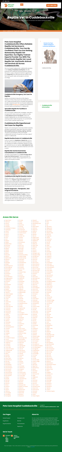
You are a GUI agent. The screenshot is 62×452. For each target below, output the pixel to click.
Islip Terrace (22, 328)
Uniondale (48, 311)
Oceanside (35, 300)
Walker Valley (49, 328)
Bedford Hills (8, 258)
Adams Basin (8, 220)
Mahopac (21, 383)
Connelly (7, 331)
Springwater (49, 283)
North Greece (36, 290)
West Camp (49, 345)
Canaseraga (8, 295)
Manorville (21, 392)
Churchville (7, 317)
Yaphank (48, 388)
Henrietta (21, 283)
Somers (48, 259)
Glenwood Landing (23, 254)
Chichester (7, 316)
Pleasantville (35, 338)
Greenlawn (21, 264)
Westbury (48, 361)
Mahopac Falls (22, 385)
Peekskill (35, 322)
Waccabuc (48, 323)
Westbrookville (49, 359)
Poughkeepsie (36, 350)
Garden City (21, 236)
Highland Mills (22, 292)
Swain (47, 294)
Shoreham (48, 251)
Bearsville (7, 254)
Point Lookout (36, 339)
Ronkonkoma (36, 389)
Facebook (33, 446)
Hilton (20, 294)
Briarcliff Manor (8, 276)
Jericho (20, 334)
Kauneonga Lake (23, 338)
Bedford (7, 256)
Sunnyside (48, 292)
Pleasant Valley (36, 336)
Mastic (34, 225)
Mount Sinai (35, 267)
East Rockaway (8, 374)
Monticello (35, 258)
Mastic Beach (36, 226)
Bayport (7, 248)
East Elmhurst (8, 359)
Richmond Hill (36, 374)
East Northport (8, 367)
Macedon (21, 381)
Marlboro (21, 394)
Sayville (48, 237)
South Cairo (49, 264)
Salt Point (48, 234)
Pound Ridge (35, 353)
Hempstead (21, 281)
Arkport (7, 231)
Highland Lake (22, 290)
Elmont (6, 385)
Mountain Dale (36, 270)
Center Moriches (9, 306)
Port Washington (37, 347)
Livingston (21, 369)
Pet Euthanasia (20, 423)
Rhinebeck (35, 370)
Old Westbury (36, 303)
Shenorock (48, 247)
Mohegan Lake (36, 253)
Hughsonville (22, 308)
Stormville (48, 289)
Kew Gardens (22, 339)
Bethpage (7, 262)
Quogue (34, 363)
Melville (34, 232)
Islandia (21, 325)
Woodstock (49, 383)
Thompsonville (49, 301)
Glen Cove (21, 245)
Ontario (34, 305)
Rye (47, 225)
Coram (6, 334)
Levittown (21, 363)
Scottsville (48, 240)
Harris (20, 273)
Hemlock (21, 279)
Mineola (34, 250)
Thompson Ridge (50, 300)
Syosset (48, 295)
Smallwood (48, 256)
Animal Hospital (6, 418)
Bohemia (7, 272)
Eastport (7, 377)
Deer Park (7, 356)
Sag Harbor (49, 226)
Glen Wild (21, 250)
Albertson (7, 221)
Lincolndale (21, 366)
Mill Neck (35, 242)
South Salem (49, 270)
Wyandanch (49, 386)
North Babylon (36, 287)
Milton (34, 248)
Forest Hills (21, 228)
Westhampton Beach (51, 364)
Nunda (34, 295)
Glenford (21, 251)
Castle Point (8, 301)
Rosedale (35, 392)
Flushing (21, 226)
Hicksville (21, 286)
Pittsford (35, 331)
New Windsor (36, 283)
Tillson (48, 305)
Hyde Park (21, 319)
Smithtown (48, 258)
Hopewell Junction (23, 303)
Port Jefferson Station (38, 345)
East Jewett (7, 363)
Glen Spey (21, 248)
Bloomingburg (8, 267)
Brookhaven (8, 284)
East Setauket (8, 375)
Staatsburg (49, 284)
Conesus (7, 330)
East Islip (7, 361)
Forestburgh (22, 229)
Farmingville (8, 396)
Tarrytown (48, 298)
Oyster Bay (35, 311)
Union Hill (48, 309)
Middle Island (36, 237)
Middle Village (36, 239)
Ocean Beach (36, 298)
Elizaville (7, 378)
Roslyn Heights (36, 396)
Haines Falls (21, 269)
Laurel (20, 356)
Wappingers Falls (50, 334)
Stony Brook (49, 287)
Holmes (20, 297)
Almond (7, 223)
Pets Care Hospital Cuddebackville (20, 406)
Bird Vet (19, 420)
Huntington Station (23, 314)
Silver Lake (48, 254)
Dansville (7, 355)
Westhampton (49, 363)
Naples (34, 275)
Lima (20, 364)
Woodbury (48, 375)
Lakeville (21, 353)
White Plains (49, 367)
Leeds (20, 359)
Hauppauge (21, 276)
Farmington (8, 394)
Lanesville (21, 355)
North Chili (35, 289)
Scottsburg (48, 239)
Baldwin (7, 242)
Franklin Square (22, 232)
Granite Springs (22, 258)
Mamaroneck (22, 389)
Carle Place (7, 297)
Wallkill (48, 330)
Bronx (6, 283)
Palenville (35, 314)
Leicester (21, 361)
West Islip (48, 353)
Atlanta (7, 236)
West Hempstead (50, 348)
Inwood (20, 320)
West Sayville (49, 358)
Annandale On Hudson (10, 228)
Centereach (7, 308)
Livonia (20, 370)
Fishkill (20, 223)
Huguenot (21, 309)
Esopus (7, 388)
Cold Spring (8, 325)
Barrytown (7, 245)
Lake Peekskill (22, 352)
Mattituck (35, 228)
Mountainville (36, 272)
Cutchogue (7, 352)
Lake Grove (21, 347)
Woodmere (48, 378)
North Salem (35, 292)
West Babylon (49, 342)
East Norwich (8, 369)
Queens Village (36, 361)
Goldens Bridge (22, 256)
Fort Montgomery (23, 231)
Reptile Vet (20, 426)
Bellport (7, 261)
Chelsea (7, 314)
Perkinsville (35, 325)
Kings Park (21, 342)
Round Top (49, 220)
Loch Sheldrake (22, 374)
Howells (21, 306)
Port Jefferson (36, 344)
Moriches (35, 261)
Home (4, 31)
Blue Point (7, 270)
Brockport (7, 281)
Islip (20, 327)
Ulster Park (49, 308)
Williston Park (49, 369)
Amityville (7, 226)
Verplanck (48, 320)
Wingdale (48, 372)
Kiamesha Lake (22, 341)
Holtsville (21, 298)
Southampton (49, 272)
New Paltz (35, 279)
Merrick (34, 236)
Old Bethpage (36, 301)
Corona (7, 339)
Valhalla (48, 316)
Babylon (7, 240)
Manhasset (21, 391)
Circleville (7, 319)
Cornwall (7, 336)
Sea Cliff (48, 242)
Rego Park (35, 366)
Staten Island (49, 286)
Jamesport (21, 331)
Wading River (49, 325)
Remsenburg (36, 367)
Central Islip (8, 311)
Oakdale (34, 297)
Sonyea (48, 261)
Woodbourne (49, 374)
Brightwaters (8, 279)
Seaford (48, 243)
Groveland (21, 267)
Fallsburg (7, 391)
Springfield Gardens (50, 281)
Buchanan (7, 287)
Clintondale (7, 322)
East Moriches (8, 366)
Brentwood (7, 273)
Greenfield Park (22, 262)
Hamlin (20, 270)
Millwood (35, 247)
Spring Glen (49, 279)
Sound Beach (49, 262)
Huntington (21, 312)
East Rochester (8, 372)
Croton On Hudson (9, 348)
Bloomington (8, 269)
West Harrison (49, 347)
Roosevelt (35, 391)
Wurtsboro (48, 385)
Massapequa (36, 221)
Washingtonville (50, 336)
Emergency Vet (16, 104)
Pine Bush (35, 330)
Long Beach (21, 377)
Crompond (7, 344)
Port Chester (36, 341)
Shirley (48, 248)
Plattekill (35, 334)
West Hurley (49, 352)
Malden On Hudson (23, 386)
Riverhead (35, 380)
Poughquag (35, 352)
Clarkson (7, 320)
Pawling (34, 319)
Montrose (35, 259)
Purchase (35, 355)
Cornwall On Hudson (10, 338)
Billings (7, 264)
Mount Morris (36, 265)
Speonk (48, 278)
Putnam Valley (36, 359)
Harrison (21, 275)
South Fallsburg (50, 265)
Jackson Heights (22, 330)
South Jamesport (50, 267)
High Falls (21, 287)
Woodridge (48, 380)
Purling (34, 358)
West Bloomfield (50, 344)
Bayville (7, 251)
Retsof (34, 369)
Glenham (21, 253)
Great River (21, 261)
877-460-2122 (5, 1)
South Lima (49, 269)
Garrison (21, 239)
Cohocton (7, 323)
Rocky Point (35, 388)
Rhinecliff (35, 372)
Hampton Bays (22, 272)
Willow (47, 370)
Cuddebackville (10, 31)
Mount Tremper (36, 269)
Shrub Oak (48, 253)
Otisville (34, 309)
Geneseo (21, 240)
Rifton (34, 378)
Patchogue (35, 316)
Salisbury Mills (49, 232)
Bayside (7, 250)
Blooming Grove (9, 265)
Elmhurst (7, 383)
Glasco (20, 243)
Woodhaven (49, 377)
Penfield (34, 323)
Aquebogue (8, 229)
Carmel (6, 298)
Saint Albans (49, 229)
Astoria (7, 234)
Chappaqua (7, 312)
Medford (35, 231)
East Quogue (8, 370)
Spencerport (49, 276)
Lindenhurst (22, 367)
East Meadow (8, 364)
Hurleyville (21, 317)
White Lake (49, 366)
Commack (7, 328)
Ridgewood (35, 377)
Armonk (7, 232)
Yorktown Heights (50, 391)
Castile (6, 300)
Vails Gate (48, 314)
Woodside (48, 381)
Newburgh (35, 286)
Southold (48, 273)
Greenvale (21, 265)
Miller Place (35, 245)
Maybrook (35, 229)
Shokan (48, 250)
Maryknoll (21, 396)
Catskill (7, 303)
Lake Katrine (22, 350)
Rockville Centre (36, 386)
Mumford (35, 273)
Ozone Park (35, 312)
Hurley (20, 316)
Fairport (7, 389)
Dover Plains (8, 358)
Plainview (35, 333)
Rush (47, 223)
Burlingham (8, 290)
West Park (48, 355)
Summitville (49, 290)
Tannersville (49, 297)
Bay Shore (7, 247)
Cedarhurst (7, 305)
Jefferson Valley (22, 333)
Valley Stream (49, 317)
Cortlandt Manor (9, 341)
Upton (47, 312)
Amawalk (7, 225)
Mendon (35, 234)
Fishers (20, 221)
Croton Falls (8, 347)
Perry (34, 327)
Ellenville (7, 381)
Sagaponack (49, 228)
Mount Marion (36, 264)
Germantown (22, 242)
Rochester (35, 381)
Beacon (7, 253)
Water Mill (48, 338)
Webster (48, 341)
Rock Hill (35, 383)
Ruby (47, 221)
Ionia (20, 322)
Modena (34, 251)
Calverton (7, 292)
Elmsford (7, 386)
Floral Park (21, 225)
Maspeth (35, 220)
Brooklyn (7, 286)
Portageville (35, 348)
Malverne (21, 388)
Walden (48, 327)
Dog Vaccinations (7, 423)
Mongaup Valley (36, 254)
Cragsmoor (7, 342)
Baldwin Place (8, 243)
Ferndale (21, 220)
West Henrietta (49, 350)
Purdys (34, 356)
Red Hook (35, 364)
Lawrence (21, 358)
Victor (47, 322)
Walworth (48, 331)
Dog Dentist (6, 420)
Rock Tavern (35, 385)
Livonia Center (22, 372)
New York (35, 284)
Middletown (35, 240)
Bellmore (7, 259)
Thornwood (49, 303)
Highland (21, 289)
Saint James (49, 231)
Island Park (21, 323)
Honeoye (21, 300)
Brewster (7, 275)
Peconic (34, 320)
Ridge (34, 375)
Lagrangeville (22, 345)
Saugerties (48, 236)
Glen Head (21, 247)
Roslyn (34, 394)
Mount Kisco (35, 262)
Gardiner (21, 237)
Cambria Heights (9, 294)
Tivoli (47, 306)
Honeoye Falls (22, 301)
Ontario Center (36, 306)
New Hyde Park (36, 278)
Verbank (48, 319)
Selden (47, 245)
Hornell (20, 305)
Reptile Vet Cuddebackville (20, 31)
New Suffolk (35, 281)
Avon (6, 239)
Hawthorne (21, 278)
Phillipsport (35, 328)
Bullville (7, 289)
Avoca (6, 237)
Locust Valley (22, 375)
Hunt (20, 311)
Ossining (35, 308)
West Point (48, 356)
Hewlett (21, 284)
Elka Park (7, 380)
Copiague (7, 333)
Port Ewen (35, 342)
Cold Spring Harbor (9, 327)
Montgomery (36, 256)
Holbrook (21, 295)
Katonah (21, 336)
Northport (35, 294)
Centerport (7, 309)
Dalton (6, 353)
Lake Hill (21, 348)
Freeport (21, 234)
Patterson (35, 317)
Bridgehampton (8, 278)
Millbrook (35, 243)
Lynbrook (21, 380)
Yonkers (48, 389)
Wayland (48, 339)
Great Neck (21, 259)
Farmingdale (8, 392)
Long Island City (22, 378)
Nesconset (35, 276)
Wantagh (48, 333)
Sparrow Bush (49, 275)
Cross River (7, 345)
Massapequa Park (37, 223)
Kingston (21, 344)
